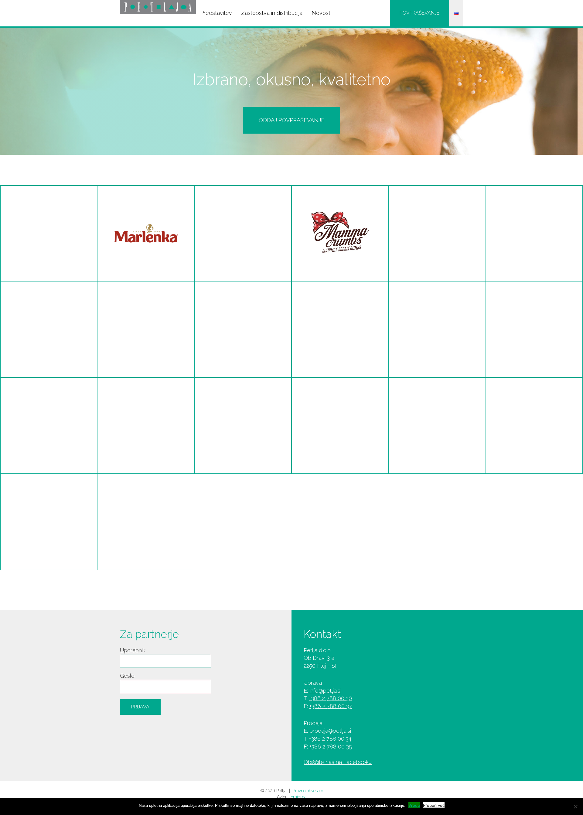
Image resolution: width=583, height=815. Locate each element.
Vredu (414, 805)
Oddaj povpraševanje (291, 120)
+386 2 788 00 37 (330, 706)
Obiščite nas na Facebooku (338, 762)
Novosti (321, 13)
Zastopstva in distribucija (271, 13)
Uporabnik (132, 650)
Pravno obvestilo (308, 790)
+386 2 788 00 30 (330, 698)
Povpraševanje (419, 13)
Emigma (298, 796)
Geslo (127, 676)
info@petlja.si (325, 690)
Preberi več (434, 805)
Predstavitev (216, 13)
